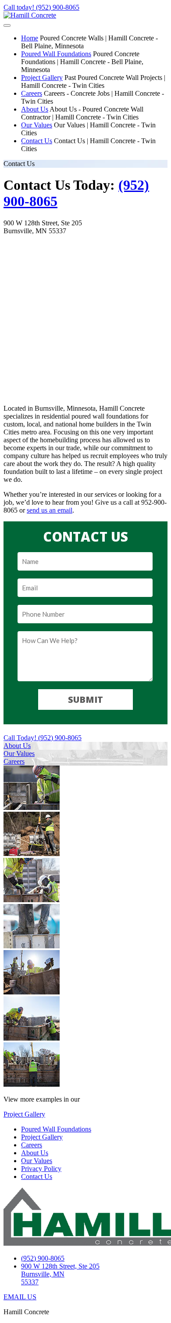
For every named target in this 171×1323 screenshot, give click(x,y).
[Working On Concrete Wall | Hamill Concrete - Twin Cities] (32, 1038)
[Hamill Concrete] (30, 15)
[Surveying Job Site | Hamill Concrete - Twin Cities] (32, 853)
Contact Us (36, 141)
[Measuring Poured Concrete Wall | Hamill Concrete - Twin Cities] (32, 807)
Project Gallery (42, 77)
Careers (31, 93)
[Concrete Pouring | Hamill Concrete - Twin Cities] (32, 946)
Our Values (36, 125)
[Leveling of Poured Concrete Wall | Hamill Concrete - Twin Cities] (32, 1084)
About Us (34, 109)
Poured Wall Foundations (56, 54)
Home (29, 38)
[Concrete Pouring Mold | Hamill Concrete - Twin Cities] (32, 900)
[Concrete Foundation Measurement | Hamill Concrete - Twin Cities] (32, 992)
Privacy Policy (41, 1168)
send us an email (49, 510)
